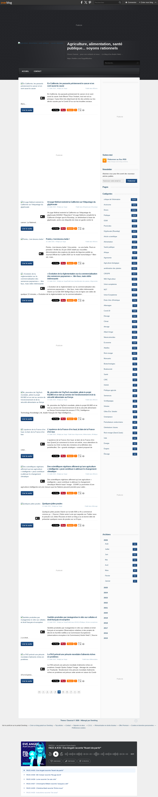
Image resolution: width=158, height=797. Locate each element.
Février (107, 576)
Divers (106, 210)
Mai (106, 560)
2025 (106, 588)
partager (71, 761)
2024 (106, 593)
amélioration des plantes (112, 268)
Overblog (94, 720)
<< (39, 692)
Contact (37, 71)
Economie (107, 342)
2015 (106, 638)
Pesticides (107, 226)
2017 (106, 628)
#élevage (95, 506)
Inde (105, 438)
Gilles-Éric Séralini (110, 411)
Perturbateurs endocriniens (113, 422)
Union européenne (110, 284)
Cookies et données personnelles (142, 725)
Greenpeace (108, 417)
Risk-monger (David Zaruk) (113, 433)
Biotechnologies (109, 364)
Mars (107, 570)
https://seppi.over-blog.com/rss (118, 162)
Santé (106, 374)
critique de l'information (112, 199)
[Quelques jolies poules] (30, 504)
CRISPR (107, 274)
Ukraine (106, 406)
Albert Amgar (108, 332)
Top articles (59, 725)
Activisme (107, 205)
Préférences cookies (79, 728)
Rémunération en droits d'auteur (105, 725)
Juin (106, 554)
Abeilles (106, 348)
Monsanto (107, 358)
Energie (106, 443)
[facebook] (81, 2)
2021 (106, 608)
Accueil (25, 71)
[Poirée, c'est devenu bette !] (32, 239)
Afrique (106, 252)
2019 (106, 618)
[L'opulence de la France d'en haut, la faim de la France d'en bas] (33, 434)
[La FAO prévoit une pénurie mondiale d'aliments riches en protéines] (33, 659)
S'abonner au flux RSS (117, 159)
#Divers (95, 88)
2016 (106, 633)
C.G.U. (90, 725)
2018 (106, 623)
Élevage (107, 454)
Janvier (107, 581)
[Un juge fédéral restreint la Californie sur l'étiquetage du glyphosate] (33, 207)
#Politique (95, 434)
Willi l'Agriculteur (110, 279)
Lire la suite (27, 110)
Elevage (107, 316)
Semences (107, 396)
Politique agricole (110, 390)
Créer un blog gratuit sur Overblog (41, 725)
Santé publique (109, 247)
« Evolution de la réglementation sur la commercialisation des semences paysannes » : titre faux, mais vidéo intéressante (72, 276)
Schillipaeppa (108, 401)
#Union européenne (92, 622)
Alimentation (108, 242)
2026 (106, 540)
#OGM (77, 622)
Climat (106, 321)
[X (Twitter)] (85, 2)
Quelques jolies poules (52, 504)
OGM (106, 221)
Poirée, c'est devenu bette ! (57, 239)
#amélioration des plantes (82, 281)
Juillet (107, 549)
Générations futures (111, 427)
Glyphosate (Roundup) (112, 231)
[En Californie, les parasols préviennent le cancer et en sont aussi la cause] (33, 88)
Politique (107, 215)
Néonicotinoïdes (109, 337)
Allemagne (107, 305)
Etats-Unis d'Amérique (112, 300)
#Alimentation (87, 434)
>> (79, 692)
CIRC (106, 380)
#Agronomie (94, 281)
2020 (106, 613)
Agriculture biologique (111, 263)
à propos (85, 761)
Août (106, 544)
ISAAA (106, 385)
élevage (106, 327)
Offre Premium (124, 725)
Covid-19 (107, 311)
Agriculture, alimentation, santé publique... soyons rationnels (94, 46)
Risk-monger (108, 353)
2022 (106, 603)
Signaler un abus (79, 725)
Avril (106, 565)
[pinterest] (89, 2)
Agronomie (107, 258)
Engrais (106, 449)
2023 (106, 598)
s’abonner (57, 761)
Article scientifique (110, 236)
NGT (105, 289)
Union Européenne (110, 295)
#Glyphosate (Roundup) (90, 207)
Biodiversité (108, 369)
